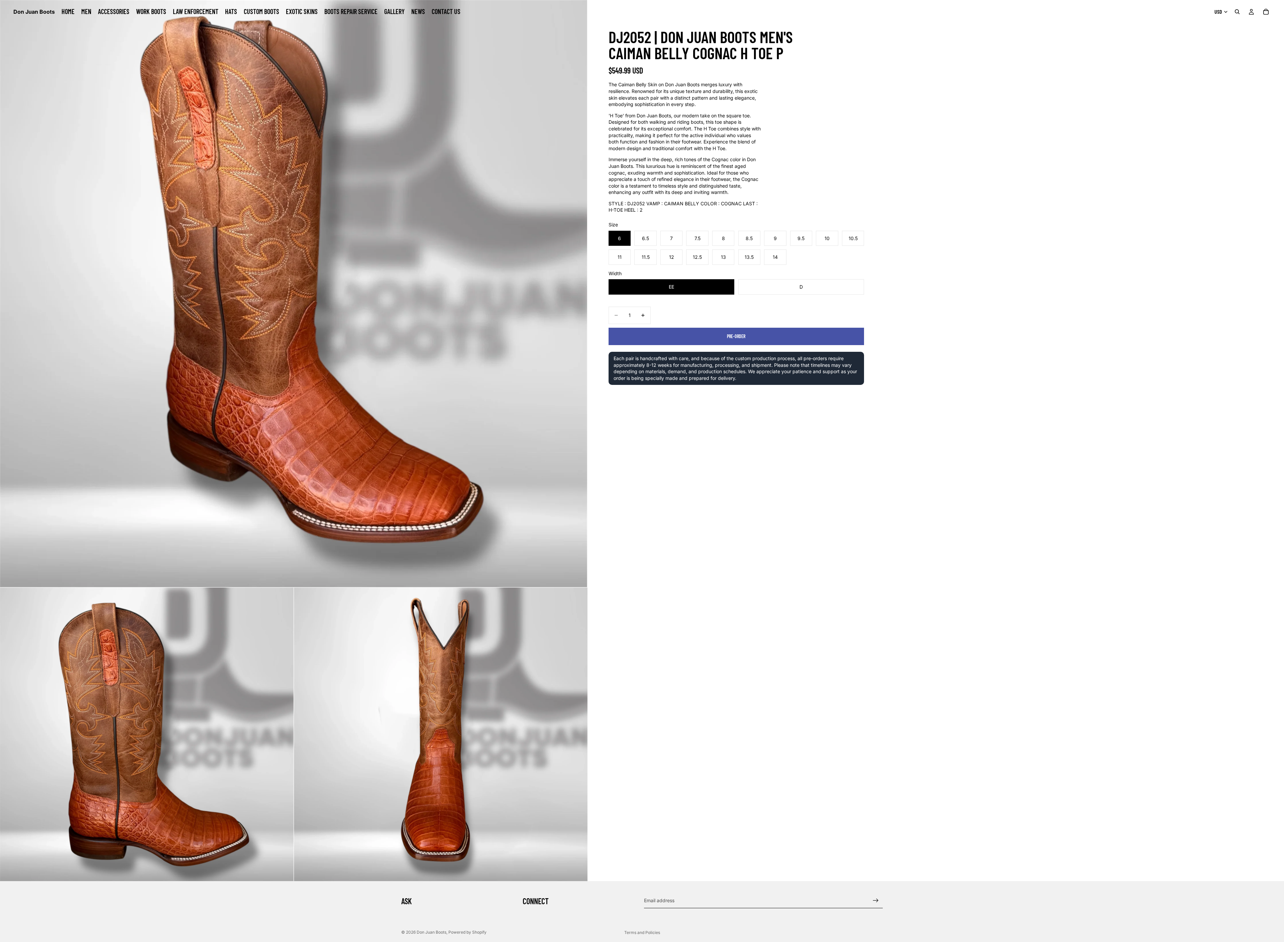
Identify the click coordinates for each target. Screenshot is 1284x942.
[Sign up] (876, 901)
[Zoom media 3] (440, 734)
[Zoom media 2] (147, 734)
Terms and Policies (642, 932)
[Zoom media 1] (293, 293)
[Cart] (1266, 11)
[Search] (1237, 11)
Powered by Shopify (467, 932)
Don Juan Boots (431, 932)
